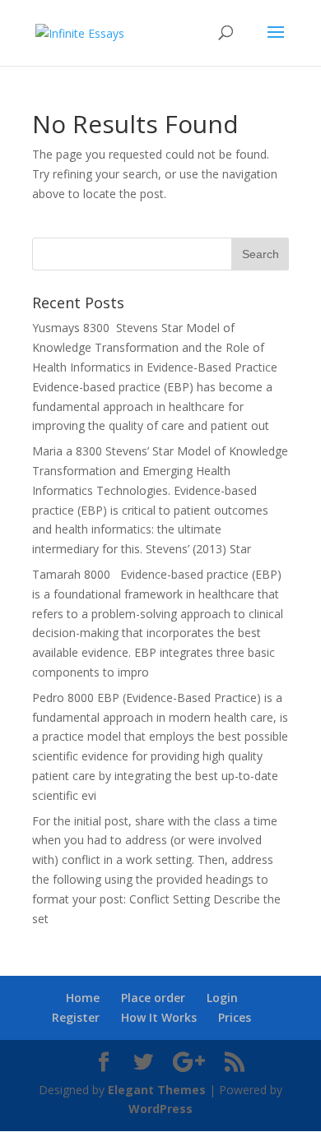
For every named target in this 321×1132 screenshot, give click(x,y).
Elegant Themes (157, 1089)
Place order (153, 997)
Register (76, 1017)
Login (222, 997)
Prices (234, 1017)
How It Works (159, 1017)
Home (83, 997)
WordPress (160, 1108)
